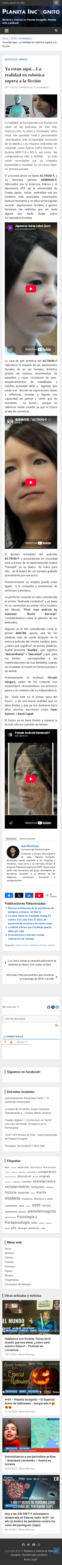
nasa (21, 1205)
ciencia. (21, 1172)
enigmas (44, 1176)
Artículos (11, 59)
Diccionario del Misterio (18, 1284)
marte (41, 1192)
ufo (13, 1228)
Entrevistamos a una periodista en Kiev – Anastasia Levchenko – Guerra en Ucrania (30, 1460)
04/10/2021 (11, 1529)
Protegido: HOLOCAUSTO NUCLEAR (25, 1145)
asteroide (23, 1167)
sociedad (44, 1331)
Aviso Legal (30, 1559)
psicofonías (10, 1217)
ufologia (22, 1228)
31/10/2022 (11, 1411)
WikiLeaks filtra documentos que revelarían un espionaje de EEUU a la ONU (30, 976)
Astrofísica (36, 1167)
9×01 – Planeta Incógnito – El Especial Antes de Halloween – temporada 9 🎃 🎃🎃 (30, 1403)
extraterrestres (17, 1187)
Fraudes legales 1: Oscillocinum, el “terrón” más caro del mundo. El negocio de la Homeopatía (28, 1124)
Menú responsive (56, 2)
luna (33, 1193)
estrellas (26, 1181)
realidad (33, 945)
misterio (12, 1198)
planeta (22, 1211)
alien (7, 1167)
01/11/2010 (11, 87)
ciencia (14, 1172)
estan (18, 945)
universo (33, 1228)
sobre (41, 1223)
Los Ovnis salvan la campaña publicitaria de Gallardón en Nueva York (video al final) (32, 962)
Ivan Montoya (25, 87)
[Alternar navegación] (6, 30)
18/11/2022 (11, 1354)
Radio (33, 1331)
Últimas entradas (27, 839)
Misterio (9, 1253)
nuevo (28, 1206)
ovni (36, 1205)
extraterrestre (44, 1181)
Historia (9, 1262)
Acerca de (11, 839)
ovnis (46, 1205)
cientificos (32, 1172)
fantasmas (38, 1187)
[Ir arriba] (56, 1550)
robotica (42, 945)
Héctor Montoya (27, 1354)
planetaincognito (42, 1211)
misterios (27, 1198)
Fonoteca (10, 1266)
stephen (49, 1223)
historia (10, 1192)
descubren (24, 1176)
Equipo (8, 1271)
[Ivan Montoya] (13, 847)
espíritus (17, 1182)
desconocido (10, 1177)
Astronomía (49, 1167)
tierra (7, 1228)
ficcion (25, 945)
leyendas (23, 1192)
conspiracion (47, 1172)
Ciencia (22, 59)
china (7, 1172)
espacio (8, 1182)
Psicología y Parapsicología (21, 1220)
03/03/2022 (11, 1468)
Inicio (8, 1248)
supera (51, 945)
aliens (13, 1167)
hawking (49, 1187)
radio (34, 1222)
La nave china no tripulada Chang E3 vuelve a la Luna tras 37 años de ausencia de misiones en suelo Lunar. (30, 919)
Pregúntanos (12, 1279)
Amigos (9, 1275)
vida (43, 1228)
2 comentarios (41, 87)
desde (35, 1177)
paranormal (11, 1211)
